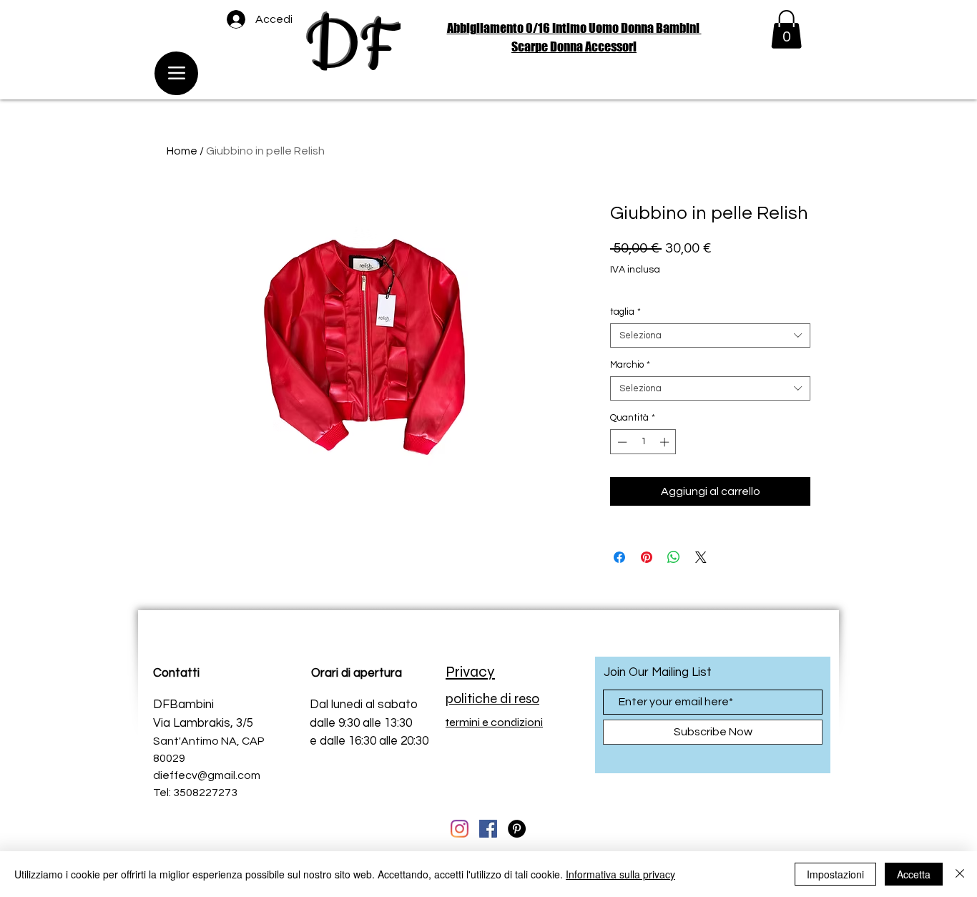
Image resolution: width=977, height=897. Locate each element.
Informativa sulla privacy (620, 874)
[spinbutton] (643, 442)
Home (182, 151)
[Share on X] (701, 557)
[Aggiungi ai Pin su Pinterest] (646, 557)
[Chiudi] (959, 874)
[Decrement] (620, 442)
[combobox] (710, 335)
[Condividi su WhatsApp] (673, 557)
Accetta (914, 874)
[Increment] (665, 442)
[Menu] (176, 73)
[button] (786, 29)
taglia (625, 312)
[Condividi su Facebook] (619, 557)
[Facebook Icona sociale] (488, 829)
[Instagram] (459, 829)
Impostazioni (835, 874)
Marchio (630, 365)
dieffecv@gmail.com (206, 775)
